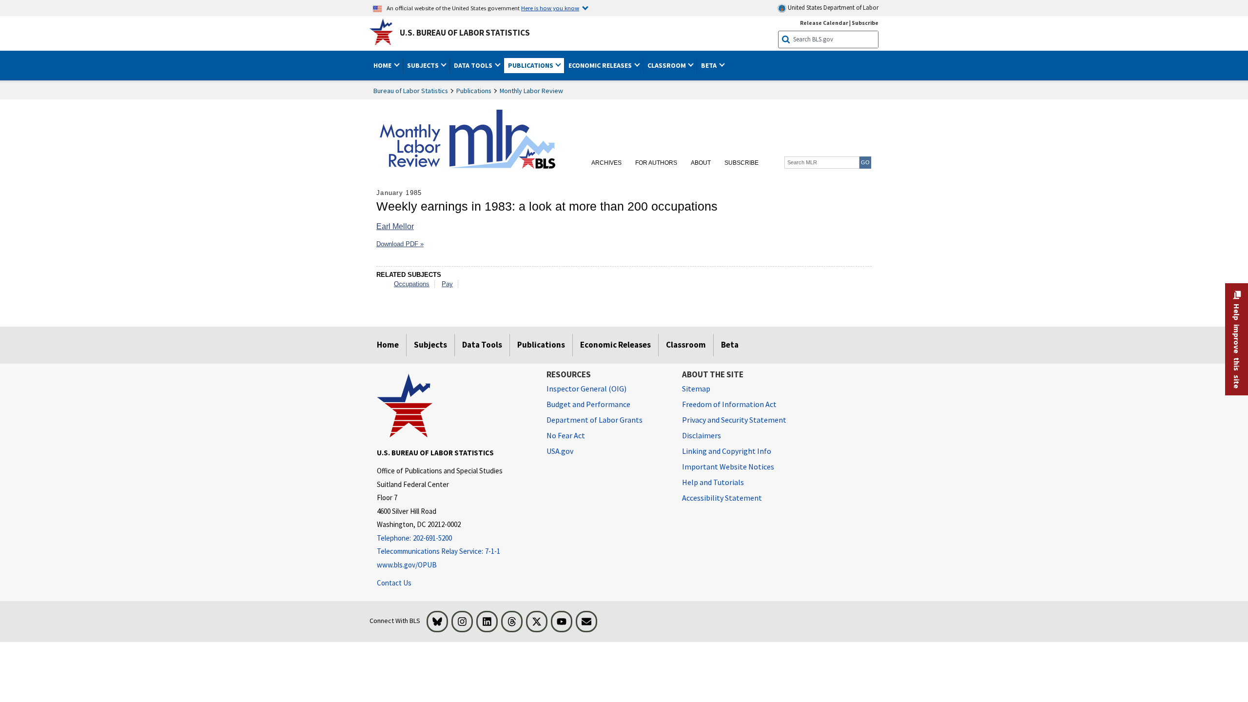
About (701, 162)
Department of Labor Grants (594, 420)
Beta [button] (709, 65)
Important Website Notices (728, 466)
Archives (606, 162)
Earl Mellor (395, 226)
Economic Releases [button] (600, 65)
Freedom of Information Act (729, 404)
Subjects (430, 344)
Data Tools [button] (474, 65)
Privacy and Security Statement (734, 420)
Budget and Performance (588, 404)
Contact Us (394, 582)
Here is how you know (550, 8)
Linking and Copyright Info (726, 451)
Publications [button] (531, 65)
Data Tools (482, 344)
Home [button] (383, 65)
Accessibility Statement (722, 498)
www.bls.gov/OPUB (407, 564)
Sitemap (696, 388)
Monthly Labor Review (531, 90)
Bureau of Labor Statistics (410, 90)
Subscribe (865, 22)
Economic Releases (615, 344)
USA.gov (559, 451)
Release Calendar (824, 22)
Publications (473, 90)
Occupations (411, 284)
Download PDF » (400, 244)
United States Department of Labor (832, 7)
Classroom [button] (667, 65)
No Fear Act (565, 435)
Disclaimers (701, 435)
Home (388, 344)
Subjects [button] (423, 65)
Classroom (686, 344)
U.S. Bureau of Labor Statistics (465, 32)
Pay (447, 284)
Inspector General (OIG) (586, 388)
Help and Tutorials (713, 482)
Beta (730, 344)
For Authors (656, 162)
